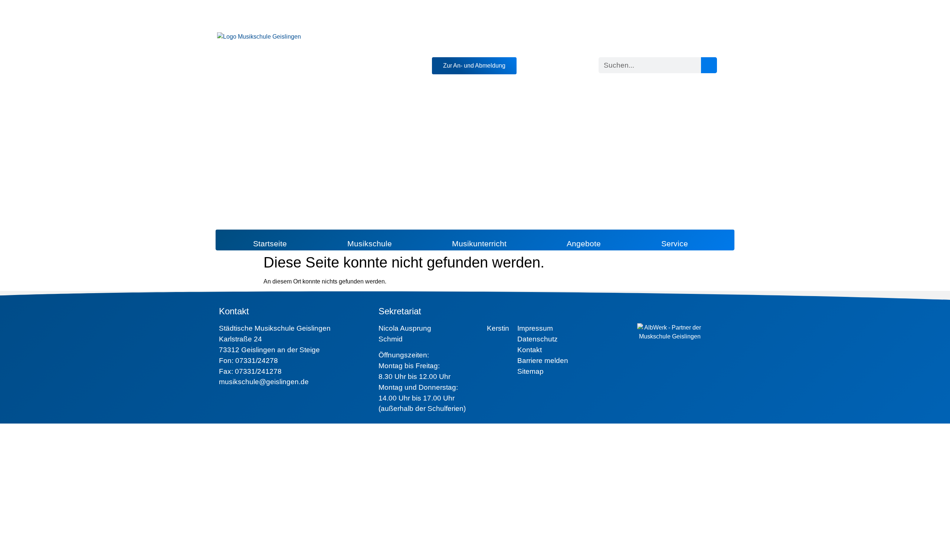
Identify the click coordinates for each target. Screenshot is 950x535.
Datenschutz (537, 339)
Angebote (584, 243)
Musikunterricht (479, 243)
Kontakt (529, 350)
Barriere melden (542, 360)
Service (674, 243)
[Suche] (709, 65)
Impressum (535, 328)
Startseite (270, 243)
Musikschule (369, 243)
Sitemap (530, 371)
